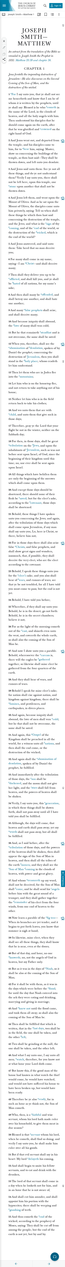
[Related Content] (52, 14)
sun (33, 779)
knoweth (15, 957)
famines (14, 704)
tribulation (16, 446)
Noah (49, 969)
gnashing (15, 1210)
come (19, 889)
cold (55, 719)
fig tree (51, 918)
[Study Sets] (39, 14)
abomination (17, 348)
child (13, 414)
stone (13, 186)
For (13, 94)
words (13, 832)
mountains (26, 377)
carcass (45, 655)
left (23, 1037)
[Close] (4, 41)
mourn (25, 865)
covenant (35, 503)
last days (38, 1028)
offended (47, 295)
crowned (46, 129)
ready (42, 1099)
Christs (20, 547)
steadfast (46, 332)
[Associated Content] (62, 141)
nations (49, 743)
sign (48, 224)
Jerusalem (33, 357)
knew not (24, 1008)
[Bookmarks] (46, 14)
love (16, 326)
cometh (51, 107)
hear (26, 149)
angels (55, 889)
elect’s (22, 576)
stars (34, 788)
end (36, 228)
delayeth (33, 1159)
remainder (20, 902)
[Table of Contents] (3, 14)
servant (35, 1135)
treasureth (34, 880)
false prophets (33, 310)
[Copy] (4, 54)
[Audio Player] (54, 1256)
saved (23, 498)
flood (52, 989)
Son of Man (16, 869)
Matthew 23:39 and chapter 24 (33, 60)
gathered (44, 660)
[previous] (16, 1263)
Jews (36, 446)
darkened (15, 783)
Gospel (36, 735)
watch (20, 1059)
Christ (30, 264)
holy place (31, 361)
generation (52, 803)
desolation (36, 348)
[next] (48, 1263)
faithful (36, 1115)
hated (16, 283)
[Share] (4, 59)
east (24, 631)
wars (22, 580)
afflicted (14, 279)
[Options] (59, 14)
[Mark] (4, 48)
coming (14, 228)
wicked (41, 232)
